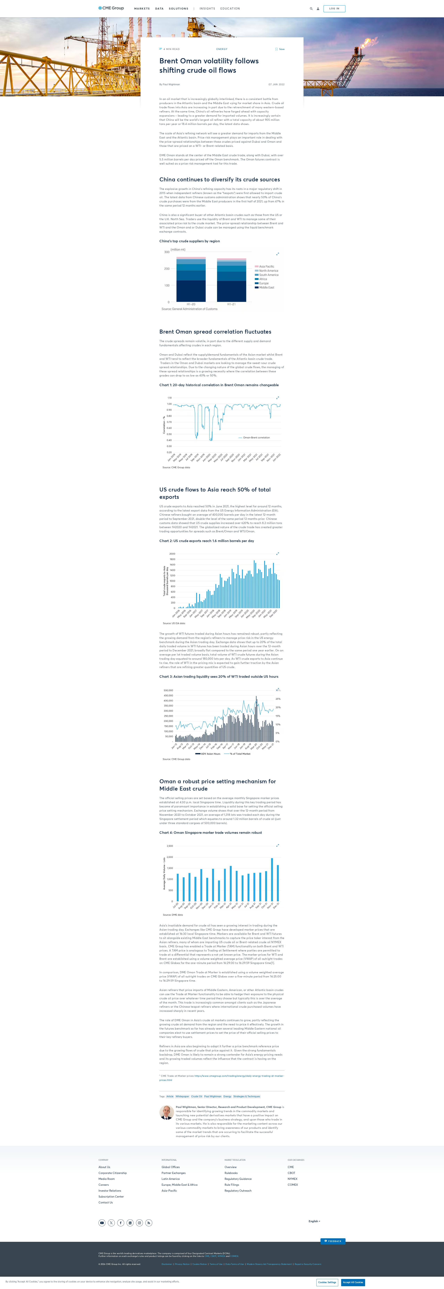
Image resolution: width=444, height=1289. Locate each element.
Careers (104, 1184)
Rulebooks (231, 1173)
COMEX (293, 1184)
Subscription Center (111, 1196)
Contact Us (106, 1202)
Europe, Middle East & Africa (180, 1184)
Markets (142, 8)
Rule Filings (232, 1184)
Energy (227, 1096)
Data (159, 8)
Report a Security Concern (308, 1264)
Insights (207, 8)
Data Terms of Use (234, 1264)
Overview (231, 1167)
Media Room (107, 1179)
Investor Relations (110, 1190)
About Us (104, 1167)
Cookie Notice (200, 1264)
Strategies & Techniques (246, 1096)
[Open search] (311, 8)
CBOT (291, 1173)
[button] (221, 280)
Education (230, 8)
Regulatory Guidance (238, 1179)
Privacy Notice (182, 1264)
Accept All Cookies (353, 1282)
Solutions (178, 8)
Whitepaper (182, 1096)
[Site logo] (111, 8)
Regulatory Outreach (238, 1190)
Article (169, 1096)
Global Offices (171, 1167)
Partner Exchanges (174, 1173)
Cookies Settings (327, 1282)
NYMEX (292, 1179)
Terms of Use (216, 1264)
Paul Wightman (212, 1096)
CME (291, 1167)
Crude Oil (196, 1096)
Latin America (171, 1179)
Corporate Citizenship (113, 1173)
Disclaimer (167, 1264)
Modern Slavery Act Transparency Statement (269, 1264)
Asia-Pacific (169, 1190)
